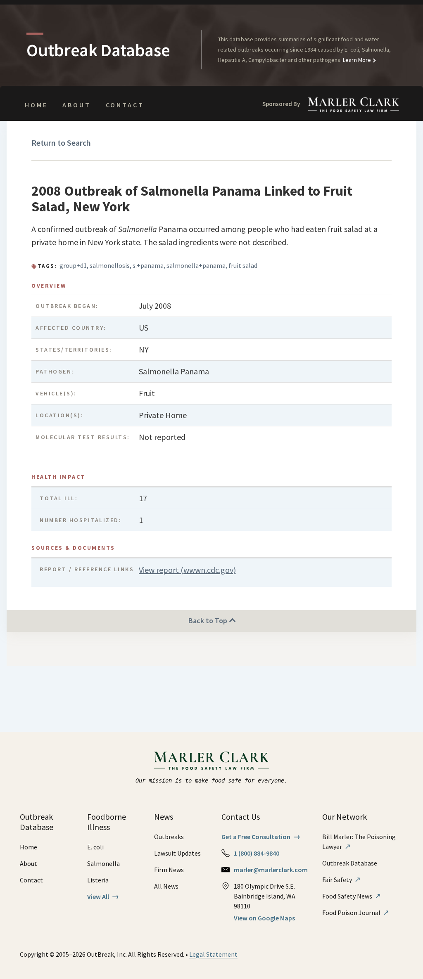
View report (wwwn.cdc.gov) (187, 570)
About (76, 105)
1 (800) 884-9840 (256, 853)
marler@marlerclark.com (271, 869)
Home (36, 105)
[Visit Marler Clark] (211, 761)
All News (166, 886)
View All (103, 896)
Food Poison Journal (355, 912)
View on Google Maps (264, 918)
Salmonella (103, 863)
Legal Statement (213, 954)
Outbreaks (169, 836)
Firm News (169, 869)
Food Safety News (351, 896)
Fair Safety (341, 879)
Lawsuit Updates (177, 853)
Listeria (98, 880)
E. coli (95, 847)
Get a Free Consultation (260, 836)
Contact (125, 105)
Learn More (356, 60)
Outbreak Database (349, 863)
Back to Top (208, 620)
